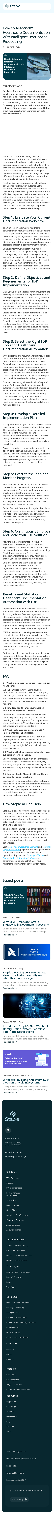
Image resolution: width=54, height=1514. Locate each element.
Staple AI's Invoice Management (23, 846)
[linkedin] (8, 1130)
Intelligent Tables (35, 855)
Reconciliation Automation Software (20, 858)
